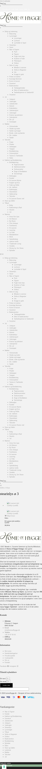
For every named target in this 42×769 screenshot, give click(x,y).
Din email (3, 681)
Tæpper (12, 149)
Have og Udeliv (10, 201)
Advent (11, 106)
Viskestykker (13, 153)
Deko (6, 745)
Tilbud (7, 203)
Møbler (7, 124)
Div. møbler (13, 135)
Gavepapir (12, 122)
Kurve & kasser (14, 81)
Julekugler (12, 101)
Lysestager (13, 36)
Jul (6, 97)
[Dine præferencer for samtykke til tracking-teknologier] (4, 767)
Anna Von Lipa (14, 216)
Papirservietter (19, 165)
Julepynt (12, 99)
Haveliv (11, 210)
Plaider (11, 144)
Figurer (16, 54)
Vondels (12, 246)
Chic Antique (13, 223)
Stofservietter (18, 169)
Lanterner (8, 750)
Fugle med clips (19, 56)
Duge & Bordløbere (20, 171)
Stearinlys (12, 45)
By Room (12, 221)
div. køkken (13, 187)
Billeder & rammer (20, 67)
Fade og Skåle (14, 185)
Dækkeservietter (19, 167)
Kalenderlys (13, 108)
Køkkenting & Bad (15, 207)
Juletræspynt (13, 110)
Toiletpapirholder (19, 88)
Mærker (7, 214)
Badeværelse (13, 86)
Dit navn (3, 678)
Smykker (12, 95)
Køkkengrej (13, 189)
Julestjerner (13, 117)
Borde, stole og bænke (17, 133)
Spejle (11, 137)
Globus (16, 63)
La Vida (11, 232)
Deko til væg (13, 65)
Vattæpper (12, 147)
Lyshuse (17, 40)
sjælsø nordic (14, 241)
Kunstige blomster (15, 79)
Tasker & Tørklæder (16, 156)
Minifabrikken (13, 235)
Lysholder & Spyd (20, 43)
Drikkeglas (12, 176)
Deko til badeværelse (21, 90)
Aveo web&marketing (33, 693)
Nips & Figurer (14, 49)
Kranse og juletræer (16, 115)
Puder (11, 142)
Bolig (11, 205)
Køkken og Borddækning (13, 160)
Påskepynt (17, 61)
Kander (11, 178)
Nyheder (12, 250)
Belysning (12, 34)
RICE (11, 237)
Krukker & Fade (19, 58)
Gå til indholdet (5, 1)
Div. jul (11, 119)
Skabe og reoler (14, 128)
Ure (15, 72)
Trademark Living (15, 244)
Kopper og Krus (14, 183)
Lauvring (12, 230)
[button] (21, 254)
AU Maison (13, 219)
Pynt (15, 52)
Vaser (11, 47)
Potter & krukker (14, 77)
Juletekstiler (13, 104)
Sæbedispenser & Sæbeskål (23, 92)
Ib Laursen (12, 228)
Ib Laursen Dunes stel (16, 198)
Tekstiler (7, 140)
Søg (1, 3)
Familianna (13, 225)
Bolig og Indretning (11, 31)
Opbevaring (13, 194)
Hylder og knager (15, 131)
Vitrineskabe (13, 126)
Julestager (12, 113)
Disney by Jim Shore (16, 248)
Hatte (11, 158)
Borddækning (13, 151)
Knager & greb (19, 74)
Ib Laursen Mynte (15, 180)
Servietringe (18, 174)
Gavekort (12, 83)
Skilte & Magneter (20, 70)
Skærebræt (13, 192)
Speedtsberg (13, 239)
